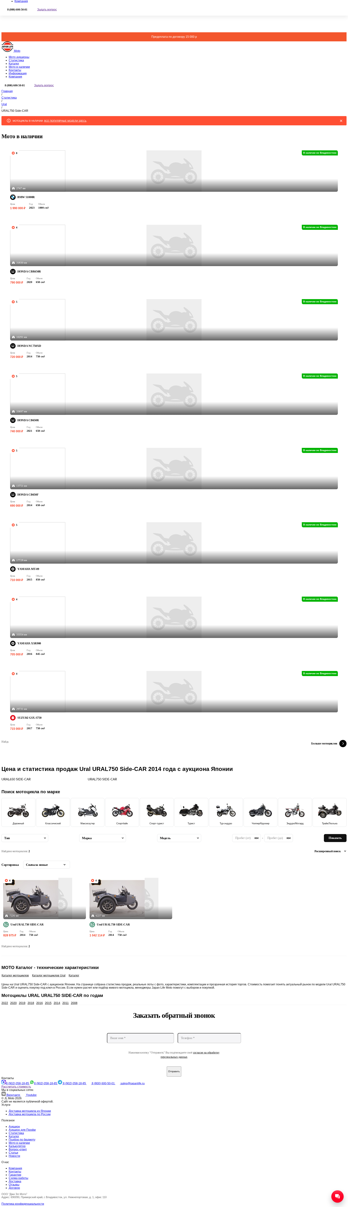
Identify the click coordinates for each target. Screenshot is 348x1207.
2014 (57, 1003)
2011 (65, 1003)
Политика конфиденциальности (22, 1203)
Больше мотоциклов (324, 743)
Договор (14, 1187)
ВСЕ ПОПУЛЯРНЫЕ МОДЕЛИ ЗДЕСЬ (65, 121)
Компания (15, 76)
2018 (31, 1003)
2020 (13, 1003)
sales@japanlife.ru (133, 1083)
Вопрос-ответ (18, 1149)
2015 (48, 1003)
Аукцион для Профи (22, 1129)
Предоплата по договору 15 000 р (174, 36)
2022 (4, 1003)
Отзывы (14, 1184)
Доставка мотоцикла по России (30, 1114)
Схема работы (18, 1178)
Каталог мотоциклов (15, 975)
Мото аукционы (19, 57)
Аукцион (14, 1126)
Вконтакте (14, 1095)
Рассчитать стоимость (16, 1086)
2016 (39, 1003)
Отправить (174, 1071)
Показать (335, 838)
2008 (74, 1003)
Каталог (14, 63)
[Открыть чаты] (337, 1196)
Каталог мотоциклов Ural (48, 975)
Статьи (13, 1152)
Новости (14, 1155)
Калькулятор (17, 1146)
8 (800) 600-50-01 (103, 1083)
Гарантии (15, 1174)
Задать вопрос (47, 9)
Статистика (16, 60)
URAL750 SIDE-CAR (102, 779)
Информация (18, 73)
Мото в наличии (19, 66)
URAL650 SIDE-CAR (16, 779)
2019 (22, 1003)
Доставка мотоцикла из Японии (30, 1110)
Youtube (31, 1095)
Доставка (15, 1181)
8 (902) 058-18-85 (18, 1083)
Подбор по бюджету (22, 1139)
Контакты (15, 70)
